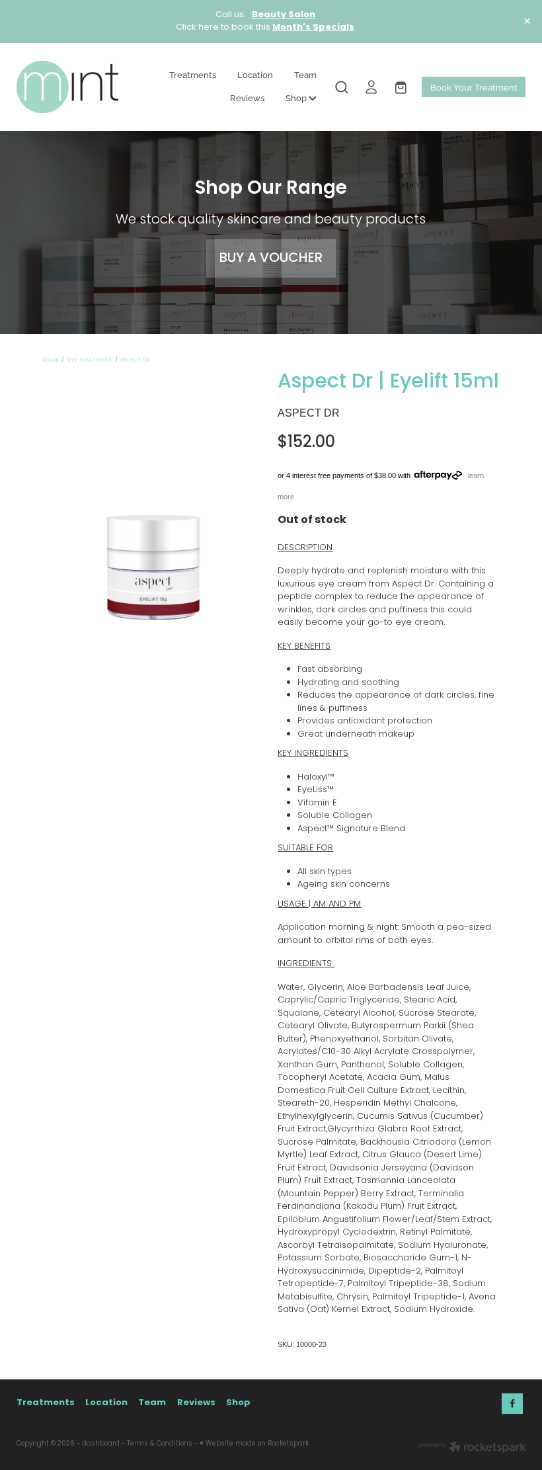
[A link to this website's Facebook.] (512, 1403)
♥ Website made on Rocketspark (254, 1444)
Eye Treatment (89, 360)
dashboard (101, 1444)
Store (50, 360)
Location (255, 74)
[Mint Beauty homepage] (67, 87)
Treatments (192, 74)
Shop (297, 97)
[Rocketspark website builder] (472, 1449)
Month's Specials (313, 27)
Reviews (247, 97)
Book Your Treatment (474, 87)
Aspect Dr (135, 360)
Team (305, 74)
